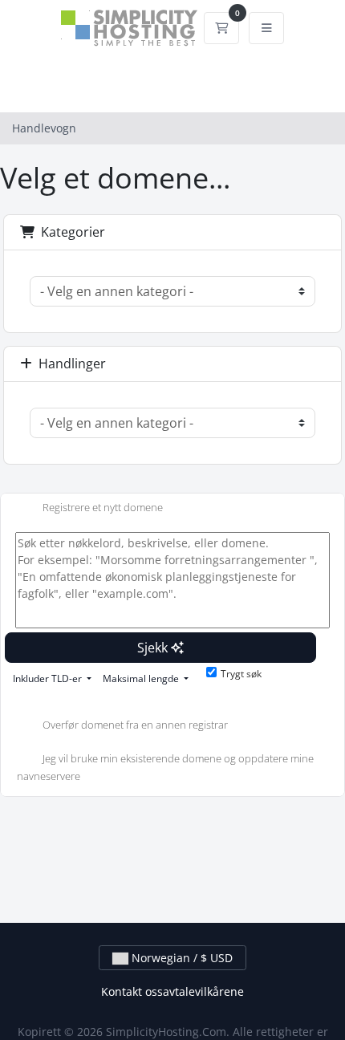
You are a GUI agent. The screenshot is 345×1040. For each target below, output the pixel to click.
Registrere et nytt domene (103, 507)
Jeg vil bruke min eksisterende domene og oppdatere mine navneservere (165, 768)
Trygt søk (241, 673)
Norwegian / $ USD (180, 957)
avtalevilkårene (203, 991)
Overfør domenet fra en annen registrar (135, 725)
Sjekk (154, 647)
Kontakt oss (132, 991)
